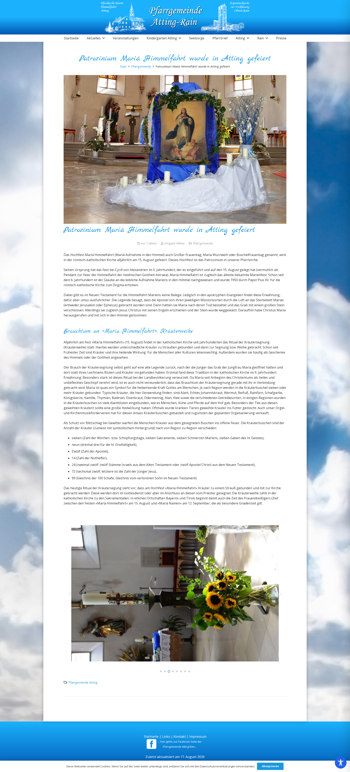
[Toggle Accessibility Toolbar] (340, 762)
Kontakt (180, 736)
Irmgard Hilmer (174, 243)
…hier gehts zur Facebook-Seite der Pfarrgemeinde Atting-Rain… (180, 744)
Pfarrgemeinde (203, 243)
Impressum (197, 736)
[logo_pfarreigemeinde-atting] (175, 17)
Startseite (151, 736)
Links (166, 736)
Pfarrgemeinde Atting (82, 682)
